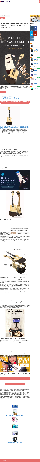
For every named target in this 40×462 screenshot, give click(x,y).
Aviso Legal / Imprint (20, 460)
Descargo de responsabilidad (13, 460)
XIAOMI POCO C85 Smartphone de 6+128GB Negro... (36, 50)
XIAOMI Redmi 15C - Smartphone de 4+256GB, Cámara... (36, 59)
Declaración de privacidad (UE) (34, 460)
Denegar (19, 233)
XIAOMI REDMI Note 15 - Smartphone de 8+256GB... (36, 45)
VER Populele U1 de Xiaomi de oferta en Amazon (15, 384)
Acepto (13, 233)
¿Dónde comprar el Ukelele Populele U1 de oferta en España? (10, 98)
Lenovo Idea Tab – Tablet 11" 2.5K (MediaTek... (36, 74)
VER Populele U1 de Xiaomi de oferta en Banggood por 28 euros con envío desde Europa (15, 102)
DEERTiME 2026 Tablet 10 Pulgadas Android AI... (36, 79)
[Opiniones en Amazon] (36, 51)
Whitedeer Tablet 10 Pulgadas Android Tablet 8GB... (36, 70)
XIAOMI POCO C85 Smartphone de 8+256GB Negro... (36, 63)
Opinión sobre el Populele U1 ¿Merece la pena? (8, 97)
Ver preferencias (26, 233)
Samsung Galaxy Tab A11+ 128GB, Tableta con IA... (36, 88)
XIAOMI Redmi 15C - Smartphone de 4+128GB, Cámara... (36, 54)
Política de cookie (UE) (27, 460)
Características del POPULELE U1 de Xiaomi (8, 96)
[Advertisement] (20, 8)
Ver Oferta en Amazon (3, 135)
